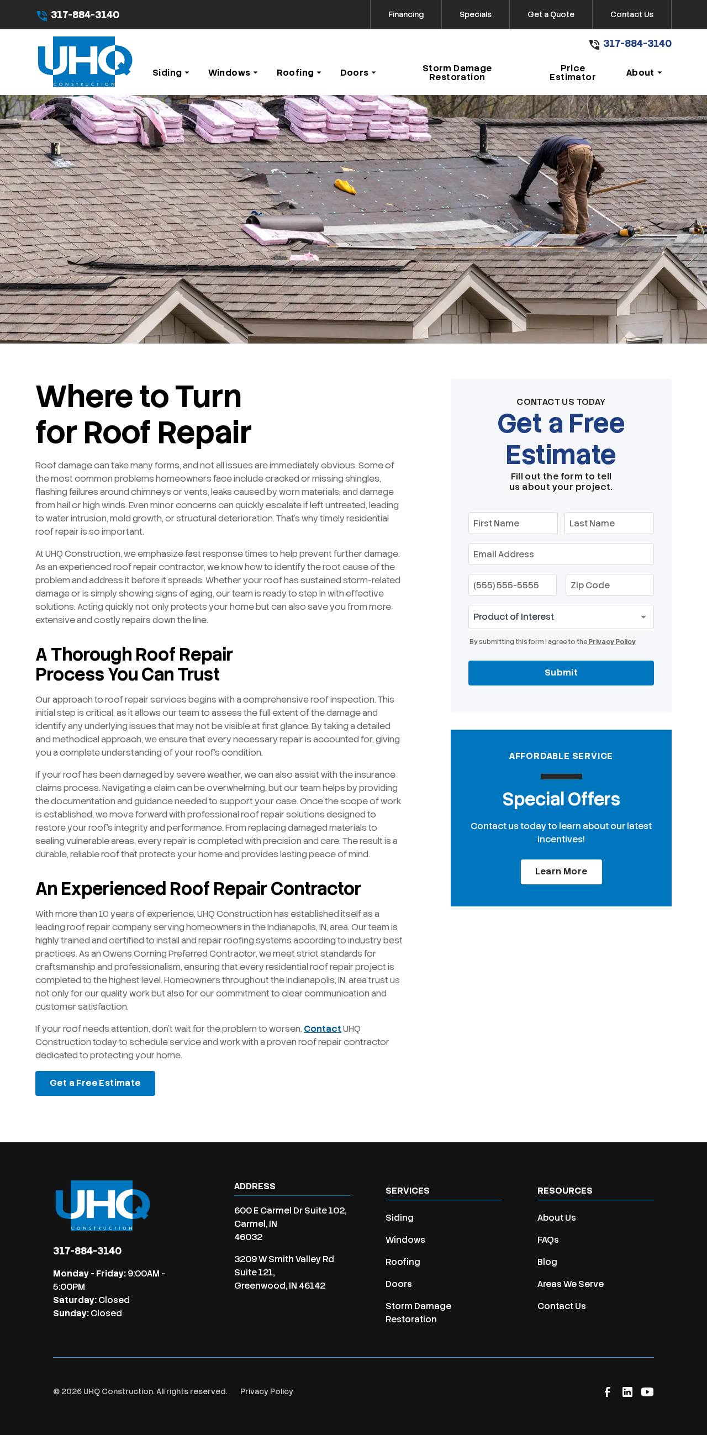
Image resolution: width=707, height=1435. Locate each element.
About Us (556, 1217)
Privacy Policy (612, 641)
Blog (547, 1262)
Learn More (561, 871)
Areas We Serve (570, 1284)
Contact (322, 1029)
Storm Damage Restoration (418, 1312)
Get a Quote (550, 14)
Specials (476, 14)
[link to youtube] (647, 1392)
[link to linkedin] (627, 1392)
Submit (561, 672)
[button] (171, 73)
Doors (399, 1284)
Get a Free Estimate (95, 1083)
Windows (405, 1240)
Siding (400, 1217)
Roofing (403, 1262)
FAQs (548, 1240)
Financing (406, 14)
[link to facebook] (607, 1392)
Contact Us (631, 14)
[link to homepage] (85, 62)
